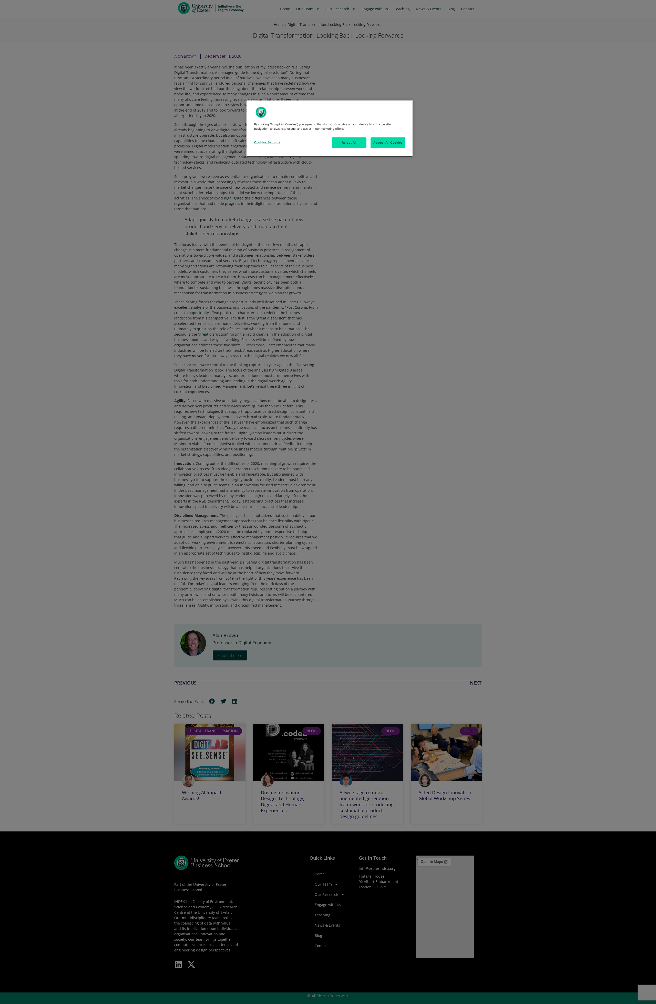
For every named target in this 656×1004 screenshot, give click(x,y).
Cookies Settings (267, 142)
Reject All (349, 142)
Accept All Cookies (388, 142)
